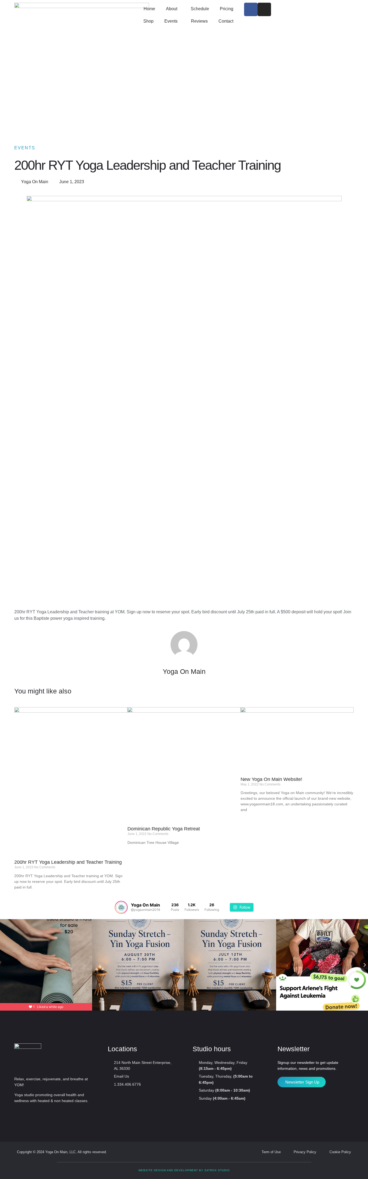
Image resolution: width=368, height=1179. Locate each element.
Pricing (226, 8)
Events (171, 21)
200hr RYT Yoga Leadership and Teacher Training (68, 862)
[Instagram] (264, 9)
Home (149, 8)
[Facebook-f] (251, 9)
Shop (148, 21)
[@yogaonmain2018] (121, 907)
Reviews (199, 21)
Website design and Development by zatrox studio (184, 1170)
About (171, 8)
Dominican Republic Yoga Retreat (163, 828)
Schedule (200, 8)
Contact (225, 21)
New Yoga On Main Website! (271, 779)
